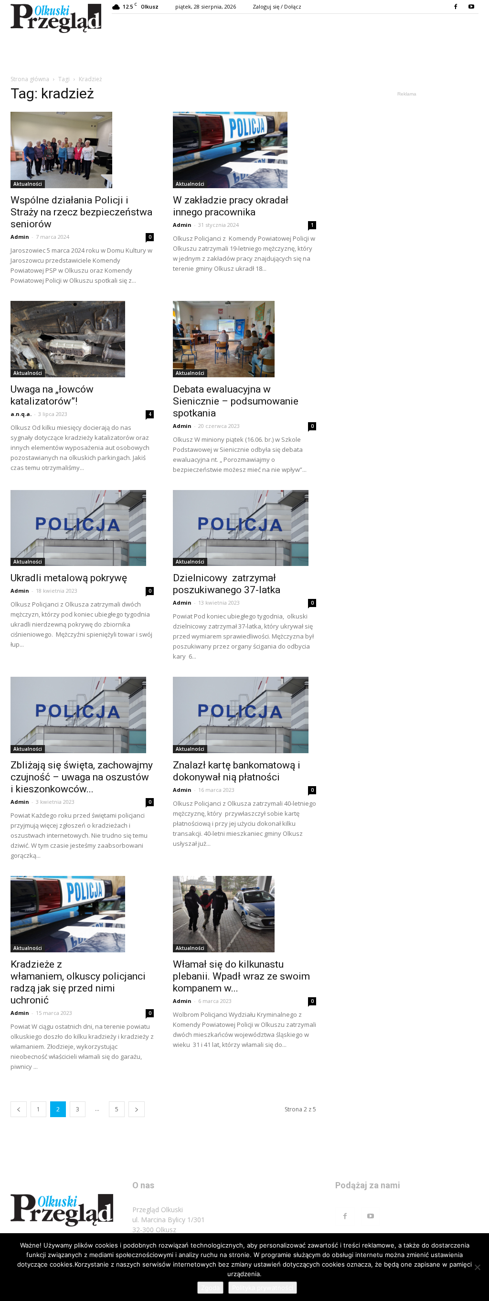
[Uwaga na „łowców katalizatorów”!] (82, 339)
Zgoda (210, 1287)
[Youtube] (471, 6)
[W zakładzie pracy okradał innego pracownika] (244, 150)
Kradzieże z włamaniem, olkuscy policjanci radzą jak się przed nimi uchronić (78, 982)
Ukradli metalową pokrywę (71, 578)
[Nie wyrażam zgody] (477, 1267)
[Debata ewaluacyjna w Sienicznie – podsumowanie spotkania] (244, 339)
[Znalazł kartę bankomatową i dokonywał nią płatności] (244, 715)
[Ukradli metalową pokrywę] (82, 528)
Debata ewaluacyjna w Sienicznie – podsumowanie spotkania (235, 401)
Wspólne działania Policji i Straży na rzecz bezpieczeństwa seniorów (81, 212)
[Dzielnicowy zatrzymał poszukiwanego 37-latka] (244, 528)
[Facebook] (455, 6)
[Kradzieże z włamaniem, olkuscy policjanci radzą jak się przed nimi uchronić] (82, 914)
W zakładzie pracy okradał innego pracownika (230, 206)
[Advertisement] (406, 158)
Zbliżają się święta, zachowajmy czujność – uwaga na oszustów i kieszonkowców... (82, 777)
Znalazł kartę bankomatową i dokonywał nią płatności (236, 771)
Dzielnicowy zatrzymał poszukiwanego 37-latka (226, 584)
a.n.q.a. (21, 413)
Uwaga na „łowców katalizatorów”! (52, 395)
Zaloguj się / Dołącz (277, 6)
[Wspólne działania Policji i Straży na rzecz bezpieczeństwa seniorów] (82, 150)
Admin (20, 236)
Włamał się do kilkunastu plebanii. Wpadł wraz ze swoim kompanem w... (241, 976)
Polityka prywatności (262, 1287)
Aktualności (27, 184)
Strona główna (30, 79)
